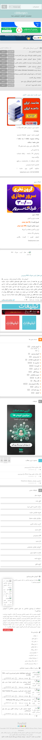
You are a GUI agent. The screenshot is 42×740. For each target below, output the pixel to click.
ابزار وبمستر (36, 357)
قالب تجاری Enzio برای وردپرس (33, 467)
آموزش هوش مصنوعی (34, 547)
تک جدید (38, 541)
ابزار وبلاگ (34, 644)
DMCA (27, 728)
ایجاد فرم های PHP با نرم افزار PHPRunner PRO (18, 700)
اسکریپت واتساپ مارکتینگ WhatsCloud (31, 481)
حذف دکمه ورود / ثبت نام (33, 85)
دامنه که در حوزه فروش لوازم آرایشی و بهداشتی (27, 74)
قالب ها (37, 377)
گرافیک (37, 393)
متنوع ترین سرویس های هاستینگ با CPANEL (28, 129)
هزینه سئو (38, 495)
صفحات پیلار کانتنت (35, 78)
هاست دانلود (5, 736)
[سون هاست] (21, 32)
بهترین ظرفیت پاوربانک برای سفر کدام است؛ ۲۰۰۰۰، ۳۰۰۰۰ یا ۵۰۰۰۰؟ (20, 55)
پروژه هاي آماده (35, 389)
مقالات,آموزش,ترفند (15, 279)
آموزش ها (25, 279)
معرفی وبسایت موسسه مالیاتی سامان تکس (28, 63)
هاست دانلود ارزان (35, 553)
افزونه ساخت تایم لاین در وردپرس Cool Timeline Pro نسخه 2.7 (16, 692)
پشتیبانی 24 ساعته (33, 233)
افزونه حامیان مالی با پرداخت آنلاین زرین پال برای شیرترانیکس (16, 710)
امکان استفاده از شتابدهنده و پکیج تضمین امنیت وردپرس (28, 163)
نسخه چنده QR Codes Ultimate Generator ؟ (27, 70)
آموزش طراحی (35, 346)
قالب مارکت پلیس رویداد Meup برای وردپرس (29, 474)
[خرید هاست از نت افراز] (21, 314)
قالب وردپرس (37, 535)
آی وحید (28, 736)
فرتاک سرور (37, 182)
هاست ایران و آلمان (33, 218)
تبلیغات (35, 635)
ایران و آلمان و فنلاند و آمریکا (30, 230)
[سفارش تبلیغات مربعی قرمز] (12, 329)
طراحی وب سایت (36, 736)
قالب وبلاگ (36, 380)
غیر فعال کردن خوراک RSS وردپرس (31, 275)
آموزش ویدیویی (35, 353)
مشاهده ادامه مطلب (7, 299)
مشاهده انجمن (4, 48)
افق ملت (38, 501)
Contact (23, 728)
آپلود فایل (38, 564)
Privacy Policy (33, 728)
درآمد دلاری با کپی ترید (34, 507)
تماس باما (34, 641)
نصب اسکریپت (33, 655)
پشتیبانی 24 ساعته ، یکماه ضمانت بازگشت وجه (28, 155)
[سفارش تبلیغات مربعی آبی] (29, 329)
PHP (36, 350)
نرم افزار (36, 386)
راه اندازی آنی (35, 150)
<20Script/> (21, 13)
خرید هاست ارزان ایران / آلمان (32, 95)
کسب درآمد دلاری (35, 524)
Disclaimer (21, 730)
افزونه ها (37, 366)
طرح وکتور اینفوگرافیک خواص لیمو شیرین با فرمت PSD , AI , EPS (16, 674)
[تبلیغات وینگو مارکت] (21, 454)
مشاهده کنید (7, 630)
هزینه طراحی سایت (35, 512)
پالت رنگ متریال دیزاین (31, 661)
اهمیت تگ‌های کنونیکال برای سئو (31, 81)
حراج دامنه (38, 558)
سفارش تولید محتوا (35, 518)
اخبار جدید (38, 530)
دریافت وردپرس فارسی (31, 663)
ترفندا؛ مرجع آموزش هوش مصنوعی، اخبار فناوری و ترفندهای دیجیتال (20, 60)
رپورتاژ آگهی (36, 371)
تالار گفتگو (34, 647)
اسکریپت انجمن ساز (35, 52)
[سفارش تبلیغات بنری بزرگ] (21, 308)
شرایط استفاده (33, 658)
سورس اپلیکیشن (35, 375)
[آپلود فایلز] (21, 26)
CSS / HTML (34, 348)
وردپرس (6, 279)
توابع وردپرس (33, 652)
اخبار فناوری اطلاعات (33, 359)
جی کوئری (36, 368)
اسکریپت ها (36, 362)
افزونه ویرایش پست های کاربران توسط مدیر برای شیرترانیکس (16, 683)
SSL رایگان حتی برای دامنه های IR (28, 146)
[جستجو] (4, 7)
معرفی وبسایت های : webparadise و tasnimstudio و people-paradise (20, 68)
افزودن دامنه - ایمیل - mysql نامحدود (28, 135)
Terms (39, 728)
